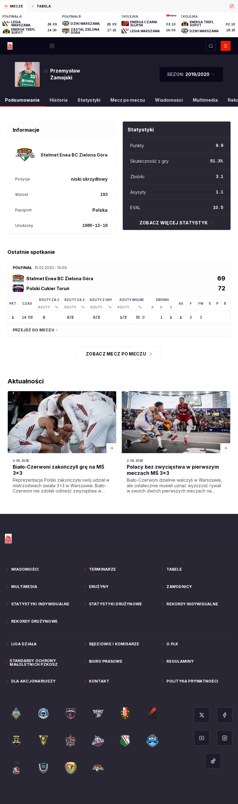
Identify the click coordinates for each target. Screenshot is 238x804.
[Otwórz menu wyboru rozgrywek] (52, 45)
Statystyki (88, 100)
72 (221, 288)
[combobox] (191, 74)
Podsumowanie (22, 100)
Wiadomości (169, 100)
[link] (62, 445)
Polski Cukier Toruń (47, 288)
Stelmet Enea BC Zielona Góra (59, 278)
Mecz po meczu (127, 100)
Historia (59, 100)
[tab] (13, 6)
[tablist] (119, 6)
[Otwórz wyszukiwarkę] (211, 46)
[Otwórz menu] (226, 46)
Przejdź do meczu (33, 330)
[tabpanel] (119, 24)
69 (221, 278)
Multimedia (205, 100)
